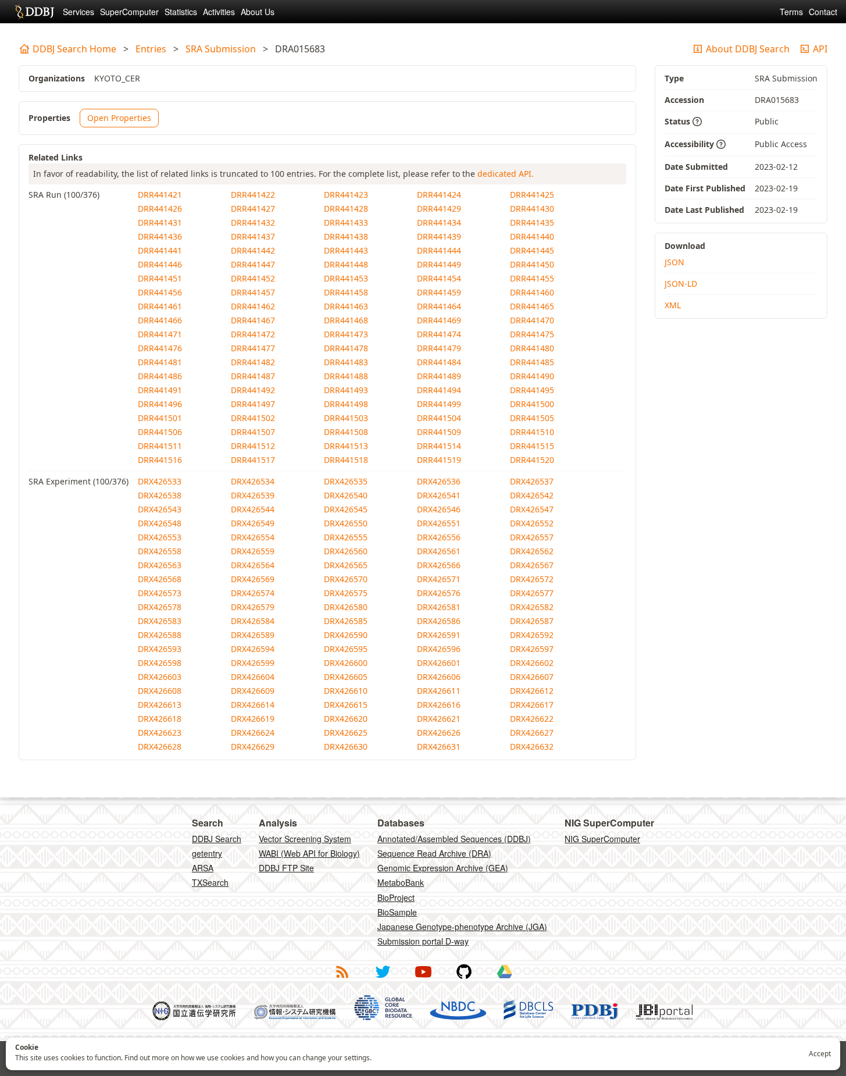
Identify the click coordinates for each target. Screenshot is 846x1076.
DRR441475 (532, 334)
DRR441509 (439, 431)
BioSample (397, 912)
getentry (207, 853)
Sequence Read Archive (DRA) (434, 853)
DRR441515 (532, 445)
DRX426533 (159, 481)
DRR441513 (346, 445)
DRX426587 (532, 620)
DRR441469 (439, 320)
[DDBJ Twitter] (382, 972)
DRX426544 (252, 509)
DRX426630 (345, 746)
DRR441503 (346, 417)
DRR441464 (439, 306)
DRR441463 (346, 306)
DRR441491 (160, 390)
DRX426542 (532, 495)
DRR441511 (160, 445)
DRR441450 (532, 264)
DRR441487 (253, 376)
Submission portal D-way (423, 941)
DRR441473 (346, 334)
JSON (674, 262)
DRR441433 (346, 222)
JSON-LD (681, 283)
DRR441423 (346, 194)
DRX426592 (532, 634)
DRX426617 (532, 704)
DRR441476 (160, 348)
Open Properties (119, 117)
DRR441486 (160, 376)
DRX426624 (252, 732)
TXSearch (210, 882)
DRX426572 (532, 579)
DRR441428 (346, 208)
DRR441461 (160, 306)
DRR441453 (346, 278)
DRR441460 (532, 292)
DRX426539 (252, 495)
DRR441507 (253, 431)
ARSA (202, 868)
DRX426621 (439, 718)
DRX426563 (159, 565)
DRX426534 (252, 481)
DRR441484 (439, 362)
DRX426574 (252, 592)
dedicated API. (505, 173)
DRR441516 (160, 459)
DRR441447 (253, 264)
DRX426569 (252, 579)
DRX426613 (159, 704)
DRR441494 (439, 390)
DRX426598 (159, 662)
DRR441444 (439, 250)
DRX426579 (252, 606)
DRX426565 (345, 565)
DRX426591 (439, 634)
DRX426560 (345, 551)
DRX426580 (345, 606)
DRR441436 (160, 236)
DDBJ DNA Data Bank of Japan (34, 11)
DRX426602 (532, 662)
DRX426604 (252, 676)
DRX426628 (159, 746)
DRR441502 (253, 417)
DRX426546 (439, 509)
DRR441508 (346, 431)
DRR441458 (346, 292)
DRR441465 (532, 306)
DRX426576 (439, 592)
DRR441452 (253, 278)
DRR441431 (160, 222)
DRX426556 (439, 537)
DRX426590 (345, 634)
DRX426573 (159, 592)
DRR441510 (532, 431)
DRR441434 (439, 222)
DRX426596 (439, 648)
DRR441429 (439, 208)
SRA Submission (220, 48)
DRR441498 (346, 403)
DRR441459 (439, 292)
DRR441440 (532, 236)
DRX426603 (159, 676)
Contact (823, 11)
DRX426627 (532, 732)
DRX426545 (345, 509)
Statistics (181, 11)
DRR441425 (532, 194)
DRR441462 (253, 306)
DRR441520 (532, 459)
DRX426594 (252, 648)
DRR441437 (253, 236)
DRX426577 (532, 592)
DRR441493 (346, 390)
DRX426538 (159, 495)
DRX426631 (439, 746)
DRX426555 (345, 537)
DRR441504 (439, 417)
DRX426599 (252, 662)
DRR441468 (346, 320)
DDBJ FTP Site (286, 868)
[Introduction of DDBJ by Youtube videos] (423, 972)
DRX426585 (345, 620)
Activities (219, 11)
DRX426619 (252, 718)
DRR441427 (253, 208)
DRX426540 (345, 495)
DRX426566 (439, 565)
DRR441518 (346, 459)
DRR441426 (160, 208)
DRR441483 (346, 362)
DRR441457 (253, 292)
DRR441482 (253, 362)
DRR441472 (253, 334)
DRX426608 (159, 690)
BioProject (396, 897)
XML (673, 305)
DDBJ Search (216, 839)
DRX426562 (532, 551)
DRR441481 (160, 362)
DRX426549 (252, 523)
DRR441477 (253, 348)
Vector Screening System (305, 839)
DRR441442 (253, 250)
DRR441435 (532, 222)
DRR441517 (253, 459)
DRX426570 (345, 579)
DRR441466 (160, 320)
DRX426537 (532, 481)
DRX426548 (159, 523)
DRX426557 (532, 537)
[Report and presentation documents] (504, 972)
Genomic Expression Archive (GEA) (442, 868)
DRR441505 (532, 417)
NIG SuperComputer (602, 839)
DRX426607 (532, 676)
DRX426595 (345, 648)
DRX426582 (532, 606)
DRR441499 (439, 403)
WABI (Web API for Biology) (309, 853)
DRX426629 (252, 746)
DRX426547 (532, 509)
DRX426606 (439, 676)
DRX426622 (532, 718)
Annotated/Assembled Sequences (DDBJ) (454, 839)
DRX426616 (439, 704)
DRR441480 (532, 348)
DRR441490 (532, 376)
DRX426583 (159, 620)
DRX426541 (439, 495)
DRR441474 (439, 334)
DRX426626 (439, 732)
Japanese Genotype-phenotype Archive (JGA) (462, 926)
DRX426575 (345, 592)
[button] (697, 122)
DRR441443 (346, 250)
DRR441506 (160, 431)
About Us (257, 11)
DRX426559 (252, 551)
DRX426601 (439, 662)
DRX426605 (345, 676)
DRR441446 (160, 264)
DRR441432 (253, 222)
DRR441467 (253, 320)
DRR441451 (160, 278)
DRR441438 (346, 236)
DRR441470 (532, 320)
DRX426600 (345, 662)
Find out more (146, 1058)
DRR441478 (346, 348)
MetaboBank (400, 882)
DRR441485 (532, 362)
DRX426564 (252, 565)
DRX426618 (159, 718)
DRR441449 (439, 264)
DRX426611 (439, 690)
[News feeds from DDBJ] (342, 972)
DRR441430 (532, 208)
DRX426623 (159, 732)
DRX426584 (252, 620)
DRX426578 (159, 606)
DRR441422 (253, 194)
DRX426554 (252, 537)
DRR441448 (346, 264)
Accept (820, 1054)
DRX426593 (159, 648)
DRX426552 (532, 523)
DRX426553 (159, 537)
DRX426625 (345, 732)
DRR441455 (532, 278)
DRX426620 (345, 718)
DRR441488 (346, 376)
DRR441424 (439, 194)
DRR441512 (253, 445)
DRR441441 (160, 250)
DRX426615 (345, 704)
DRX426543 (159, 509)
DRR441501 (160, 417)
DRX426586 (439, 620)
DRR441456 (160, 292)
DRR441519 (439, 459)
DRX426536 (439, 481)
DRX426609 (252, 690)
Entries (150, 48)
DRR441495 (532, 390)
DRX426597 (532, 648)
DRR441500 (532, 403)
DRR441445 (532, 250)
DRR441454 (439, 278)
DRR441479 (439, 348)
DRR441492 (253, 390)
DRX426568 (159, 579)
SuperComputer (129, 11)
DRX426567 (532, 565)
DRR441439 (439, 236)
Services (78, 11)
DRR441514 (439, 445)
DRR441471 (160, 334)
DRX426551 (439, 523)
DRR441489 (439, 376)
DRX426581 (439, 606)
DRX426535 (345, 481)
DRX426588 (159, 634)
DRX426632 (532, 746)
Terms (791, 11)
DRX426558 (159, 551)
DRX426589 (252, 634)
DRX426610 (345, 690)
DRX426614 (252, 704)
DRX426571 (439, 579)
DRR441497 (253, 403)
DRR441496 (160, 403)
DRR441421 (160, 194)
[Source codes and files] (464, 972)
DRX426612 (532, 690)
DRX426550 (345, 523)
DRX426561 (439, 551)
